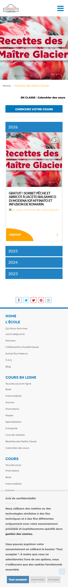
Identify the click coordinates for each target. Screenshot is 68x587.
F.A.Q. (8, 360)
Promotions (12, 408)
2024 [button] (13, 262)
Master (9, 415)
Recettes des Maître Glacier (32, 85)
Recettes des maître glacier (41, 209)
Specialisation (13, 421)
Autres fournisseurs (16, 353)
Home (7, 85)
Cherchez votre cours (34, 109)
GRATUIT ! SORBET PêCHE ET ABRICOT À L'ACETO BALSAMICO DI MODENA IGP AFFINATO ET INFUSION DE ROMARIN (32, 198)
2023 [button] (13, 273)
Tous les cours (13, 464)
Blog (8, 366)
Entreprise (11, 428)
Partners (10, 340)
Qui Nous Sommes (16, 328)
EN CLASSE (28, 97)
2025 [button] (13, 250)
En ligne (17, 209)
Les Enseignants (15, 334)
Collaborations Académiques (22, 346)
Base (8, 389)
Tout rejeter (53, 579)
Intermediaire (13, 395)
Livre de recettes (15, 434)
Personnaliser (38, 579)
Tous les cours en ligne (18, 383)
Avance (9, 402)
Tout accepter (18, 579)
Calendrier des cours (51, 97)
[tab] (34, 127)
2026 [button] (13, 126)
